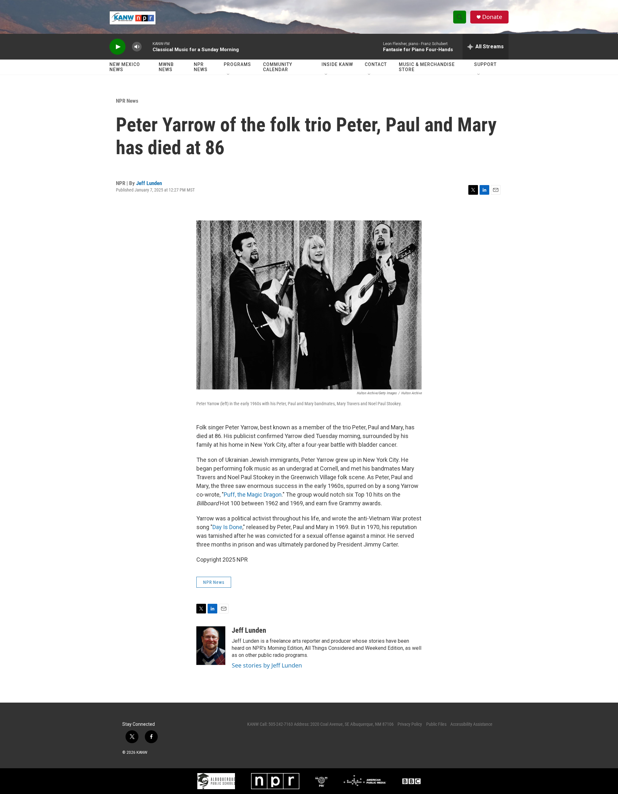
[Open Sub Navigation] (228, 74)
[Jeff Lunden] (210, 645)
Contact (376, 64)
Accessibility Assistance (471, 724)
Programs (237, 64)
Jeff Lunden (149, 183)
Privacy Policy (410, 724)
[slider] (147, 46)
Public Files (436, 724)
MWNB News (166, 67)
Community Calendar (277, 67)
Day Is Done (227, 527)
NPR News (201, 67)
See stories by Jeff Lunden (267, 665)
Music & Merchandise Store (427, 67)
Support (485, 64)
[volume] (136, 47)
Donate (492, 17)
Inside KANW (337, 64)
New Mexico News (124, 67)
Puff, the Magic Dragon (253, 494)
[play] (117, 47)
